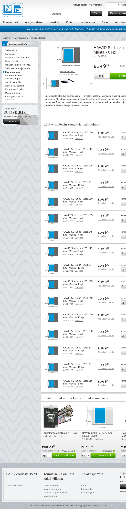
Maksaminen (50, 496)
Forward (91, 84)
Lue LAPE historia (15, 485)
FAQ (83, 485)
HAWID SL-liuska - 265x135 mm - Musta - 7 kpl (78, 283)
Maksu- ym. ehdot (52, 489)
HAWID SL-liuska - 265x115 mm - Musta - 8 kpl (77, 150)
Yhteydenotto (95, 5)
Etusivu (6, 38)
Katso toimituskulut (106, 137)
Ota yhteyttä (87, 492)
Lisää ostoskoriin (64, 455)
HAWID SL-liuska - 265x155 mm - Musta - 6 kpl (78, 382)
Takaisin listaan (38, 38)
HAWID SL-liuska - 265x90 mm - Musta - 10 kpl (77, 365)
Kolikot (69, 22)
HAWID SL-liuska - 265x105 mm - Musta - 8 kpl (78, 217)
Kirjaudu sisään (80, 5)
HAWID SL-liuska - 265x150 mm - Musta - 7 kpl (78, 332)
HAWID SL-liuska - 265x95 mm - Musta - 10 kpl (77, 183)
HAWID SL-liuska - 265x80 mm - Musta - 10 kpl (77, 349)
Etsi (96, 13)
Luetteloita (54, 22)
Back (43, 84)
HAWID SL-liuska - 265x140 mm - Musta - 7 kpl (78, 299)
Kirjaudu (12, 121)
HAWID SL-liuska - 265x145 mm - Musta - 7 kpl (78, 233)
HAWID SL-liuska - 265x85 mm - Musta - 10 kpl (77, 266)
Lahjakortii (86, 489)
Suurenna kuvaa (67, 71)
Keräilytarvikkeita (33, 22)
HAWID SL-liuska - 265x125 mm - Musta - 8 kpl (78, 167)
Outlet (105, 22)
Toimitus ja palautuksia (55, 492)
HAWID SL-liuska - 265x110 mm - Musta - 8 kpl (77, 250)
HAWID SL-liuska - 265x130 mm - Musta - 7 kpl (78, 200)
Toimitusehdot (50, 485)
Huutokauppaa (87, 22)
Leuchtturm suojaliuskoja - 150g (60, 433)
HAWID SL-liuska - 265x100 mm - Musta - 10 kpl (78, 316)
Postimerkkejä (10, 22)
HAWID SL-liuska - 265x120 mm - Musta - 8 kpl (78, 134)
